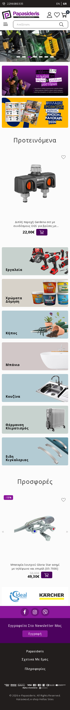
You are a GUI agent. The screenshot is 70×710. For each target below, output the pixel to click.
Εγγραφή (35, 634)
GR (65, 3)
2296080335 (15, 3)
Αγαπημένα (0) (57, 15)
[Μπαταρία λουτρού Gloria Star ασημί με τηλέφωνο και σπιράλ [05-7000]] (35, 526)
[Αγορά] (41, 232)
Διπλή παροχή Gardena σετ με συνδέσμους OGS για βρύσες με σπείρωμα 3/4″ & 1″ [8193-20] (35, 226)
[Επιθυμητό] (63, 157)
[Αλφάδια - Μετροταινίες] (35, 46)
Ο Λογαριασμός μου (49, 15)
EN (58, 3)
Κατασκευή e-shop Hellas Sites (35, 699)
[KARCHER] (28, 596)
